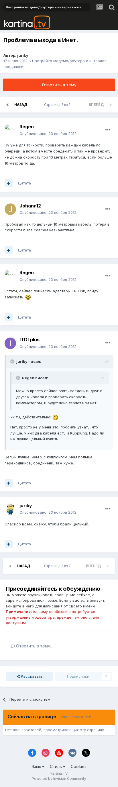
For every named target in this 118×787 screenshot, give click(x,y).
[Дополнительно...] (107, 130)
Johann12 (30, 206)
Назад (20, 104)
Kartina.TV (59, 773)
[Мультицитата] (9, 183)
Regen (26, 126)
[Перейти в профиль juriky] (10, 509)
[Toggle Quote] (12, 361)
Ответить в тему (59, 84)
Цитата (24, 183)
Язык (37, 766)
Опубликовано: (47, 133)
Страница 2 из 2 (58, 104)
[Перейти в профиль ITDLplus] (10, 343)
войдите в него (20, 606)
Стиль (56, 766)
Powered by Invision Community (59, 778)
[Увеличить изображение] (28, 297)
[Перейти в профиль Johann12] (10, 209)
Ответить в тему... (34, 645)
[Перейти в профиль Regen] (10, 130)
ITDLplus (29, 339)
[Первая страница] (7, 104)
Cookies (78, 766)
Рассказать (31, 676)
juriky (22, 55)
